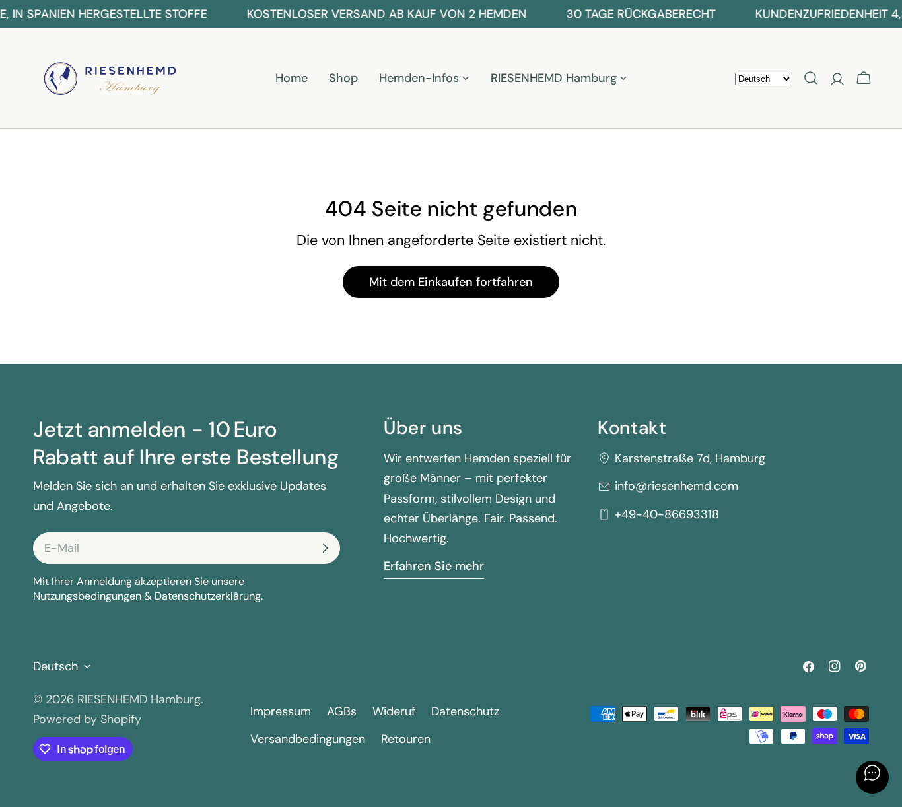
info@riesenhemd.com (676, 486)
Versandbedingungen (307, 739)
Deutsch (55, 666)
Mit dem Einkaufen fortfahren (451, 282)
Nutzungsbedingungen (87, 596)
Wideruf (393, 711)
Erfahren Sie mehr (434, 566)
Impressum (280, 711)
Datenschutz (465, 711)
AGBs (342, 711)
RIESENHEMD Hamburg (139, 699)
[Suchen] (811, 78)
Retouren (406, 739)
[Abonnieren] (325, 548)
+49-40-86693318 (667, 514)
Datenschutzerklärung (208, 596)
